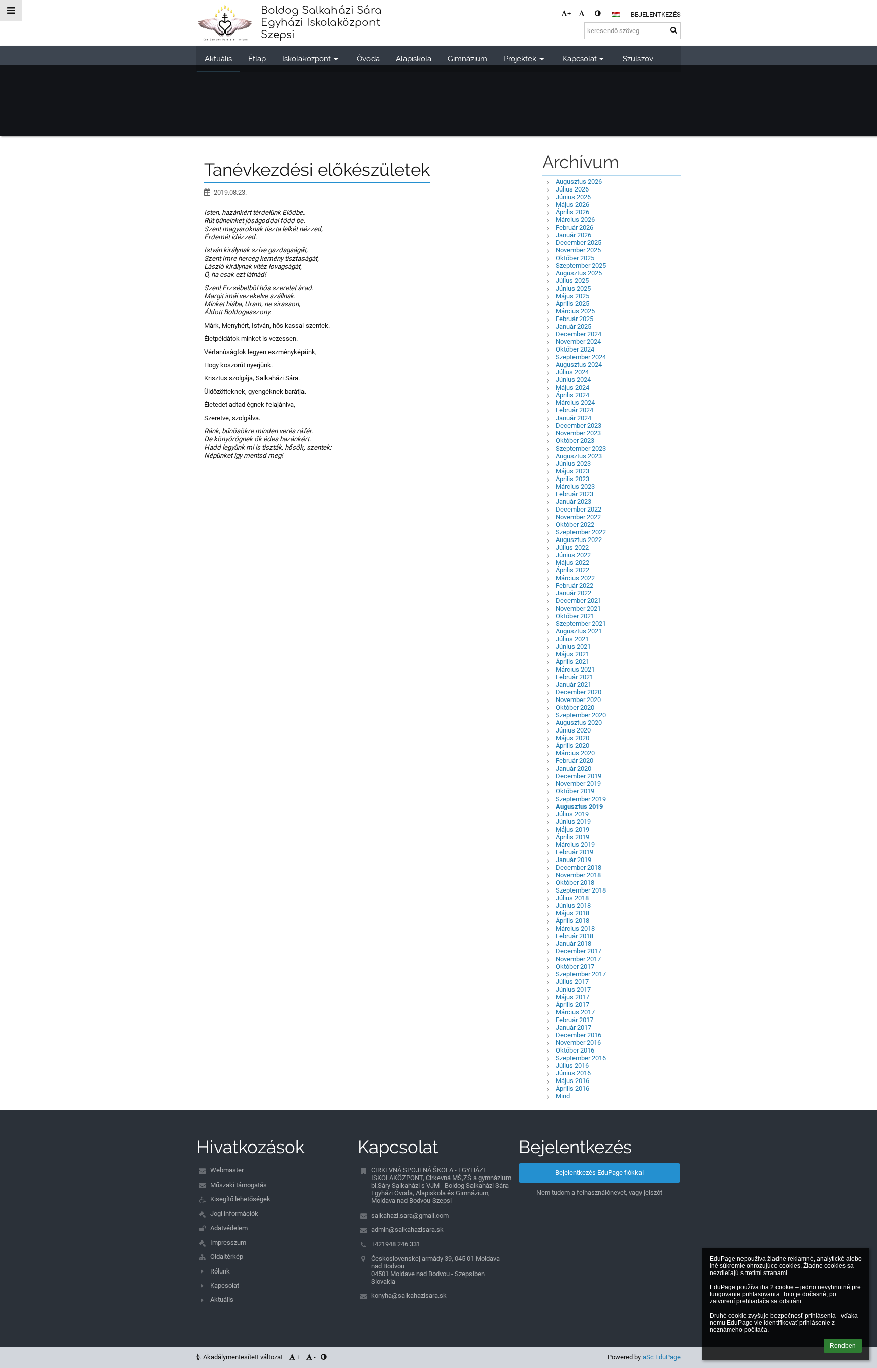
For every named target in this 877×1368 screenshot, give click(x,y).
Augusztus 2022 (579, 540)
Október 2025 (575, 258)
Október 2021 (575, 616)
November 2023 (578, 433)
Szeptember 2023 (581, 448)
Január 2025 (573, 326)
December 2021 (578, 601)
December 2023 (578, 425)
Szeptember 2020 (581, 715)
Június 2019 (573, 821)
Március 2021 (575, 669)
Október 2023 (575, 440)
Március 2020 (575, 753)
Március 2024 (575, 402)
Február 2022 (574, 585)
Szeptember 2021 (581, 623)
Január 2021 (573, 684)
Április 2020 (572, 745)
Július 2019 (572, 814)
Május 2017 (572, 997)
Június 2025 (573, 288)
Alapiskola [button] (413, 58)
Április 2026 (572, 212)
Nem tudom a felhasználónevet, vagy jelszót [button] (599, 1192)
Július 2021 (572, 639)
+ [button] (569, 13)
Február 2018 (574, 936)
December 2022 (578, 509)
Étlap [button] (257, 58)
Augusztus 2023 (579, 456)
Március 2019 (575, 844)
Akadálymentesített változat (242, 1357)
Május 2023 (572, 471)
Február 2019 (574, 852)
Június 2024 (573, 380)
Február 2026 (574, 227)
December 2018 (578, 867)
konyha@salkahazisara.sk (409, 1295)
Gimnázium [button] (467, 58)
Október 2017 (575, 966)
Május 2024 (572, 387)
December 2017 (578, 951)
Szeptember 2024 (581, 357)
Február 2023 (574, 494)
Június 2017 (573, 989)
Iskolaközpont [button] (306, 58)
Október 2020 (575, 707)
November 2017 (578, 959)
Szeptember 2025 (581, 265)
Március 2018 (575, 928)
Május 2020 (572, 738)
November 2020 (578, 700)
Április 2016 (572, 1088)
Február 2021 (574, 677)
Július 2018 (572, 898)
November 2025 (578, 250)
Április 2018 (572, 921)
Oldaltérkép (226, 1256)
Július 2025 (572, 280)
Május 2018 (572, 913)
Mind (563, 1096)
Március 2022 (575, 578)
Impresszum (228, 1242)
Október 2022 (575, 524)
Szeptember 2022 (581, 532)
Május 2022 (572, 562)
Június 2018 (573, 905)
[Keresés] (674, 30)
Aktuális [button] (218, 58)
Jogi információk (234, 1213)
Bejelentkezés (656, 14)
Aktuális (221, 1299)
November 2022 (578, 517)
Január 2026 (573, 235)
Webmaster (227, 1170)
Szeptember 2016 (581, 1058)
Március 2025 (575, 311)
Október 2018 (575, 882)
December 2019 (578, 776)
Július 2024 (572, 372)
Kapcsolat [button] (579, 58)
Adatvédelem (229, 1228)
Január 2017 (573, 1027)
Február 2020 (574, 761)
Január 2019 (573, 860)
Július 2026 (572, 189)
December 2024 (578, 334)
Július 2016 (572, 1065)
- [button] (586, 13)
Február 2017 (574, 1020)
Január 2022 (573, 593)
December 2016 (578, 1035)
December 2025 (578, 242)
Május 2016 (572, 1081)
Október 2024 (575, 349)
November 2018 (578, 875)
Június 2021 (573, 646)
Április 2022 (572, 570)
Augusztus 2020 (579, 722)
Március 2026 (575, 220)
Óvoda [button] (368, 58)
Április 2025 (572, 303)
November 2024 (578, 341)
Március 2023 (575, 486)
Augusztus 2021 (579, 631)
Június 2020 (573, 730)
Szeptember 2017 (581, 974)
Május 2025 (572, 296)
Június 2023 (573, 463)
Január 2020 (573, 768)
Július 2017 (572, 981)
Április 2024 (572, 395)
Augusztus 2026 (579, 181)
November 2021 (578, 608)
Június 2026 (573, 197)
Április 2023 (572, 479)
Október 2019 (575, 791)
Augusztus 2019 (579, 806)
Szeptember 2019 (581, 799)
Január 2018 (573, 943)
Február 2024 (574, 410)
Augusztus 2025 (579, 273)
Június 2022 (573, 555)
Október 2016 (575, 1050)
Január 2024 (573, 418)
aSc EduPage (662, 1357)
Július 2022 (572, 547)
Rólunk (220, 1271)
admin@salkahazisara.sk (407, 1229)
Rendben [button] (843, 1345)
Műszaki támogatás (238, 1185)
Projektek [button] (519, 58)
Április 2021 (572, 661)
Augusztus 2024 (579, 364)
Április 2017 (572, 1004)
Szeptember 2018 (581, 890)
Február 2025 (574, 319)
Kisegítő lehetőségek (240, 1199)
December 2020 (578, 692)
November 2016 (578, 1042)
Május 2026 (572, 204)
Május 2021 (572, 654)
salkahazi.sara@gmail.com (410, 1215)
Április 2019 (572, 837)
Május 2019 (572, 829)
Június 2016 (573, 1073)
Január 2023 (573, 501)
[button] (597, 13)
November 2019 (578, 783)
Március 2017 (575, 1012)
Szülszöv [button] (638, 58)
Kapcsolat (224, 1285)
